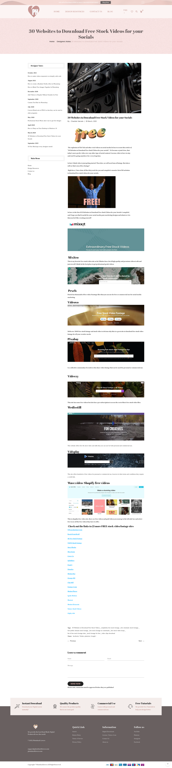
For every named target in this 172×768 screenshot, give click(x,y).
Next (140, 641)
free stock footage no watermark (99, 630)
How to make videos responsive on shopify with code (44, 76)
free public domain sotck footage (78, 630)
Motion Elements (73, 604)
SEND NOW (75, 684)
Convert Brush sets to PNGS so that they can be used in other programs (45, 111)
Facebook (137, 742)
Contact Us (105, 738)
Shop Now (105, 2)
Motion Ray (71, 574)
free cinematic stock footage (129, 628)
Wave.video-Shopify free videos (89, 483)
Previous (73, 641)
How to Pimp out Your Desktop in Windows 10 (42, 128)
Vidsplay (73, 452)
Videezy (73, 376)
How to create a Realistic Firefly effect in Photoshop (44, 84)
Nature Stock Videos (74, 609)
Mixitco (73, 257)
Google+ (93, 636)
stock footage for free (93, 633)
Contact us (96, 12)
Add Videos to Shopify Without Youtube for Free (43, 95)
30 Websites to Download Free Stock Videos (86, 628)
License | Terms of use (109, 735)
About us (105, 742)
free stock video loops (118, 630)
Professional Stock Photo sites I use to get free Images (44, 120)
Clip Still (71, 582)
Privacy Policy (76, 742)
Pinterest (136, 735)
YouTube (137, 731)
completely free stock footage (110, 628)
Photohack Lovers (39, 740)
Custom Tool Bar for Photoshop (37, 102)
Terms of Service (77, 738)
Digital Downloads (108, 731)
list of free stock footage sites (77, 633)
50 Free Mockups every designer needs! (40, 146)
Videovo (73, 302)
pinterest (87, 636)
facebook (76, 636)
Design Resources (74, 12)
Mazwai (70, 600)
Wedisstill (74, 407)
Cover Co (71, 556)
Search (74, 731)
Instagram (137, 738)
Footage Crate (72, 587)
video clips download (108, 633)
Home (57, 12)
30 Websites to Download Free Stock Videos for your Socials (44, 137)
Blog (110, 12)
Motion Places (72, 591)
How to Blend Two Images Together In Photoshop (43, 87)
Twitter (82, 636)
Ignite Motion (72, 596)
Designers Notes (64, 41)
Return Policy (76, 735)
